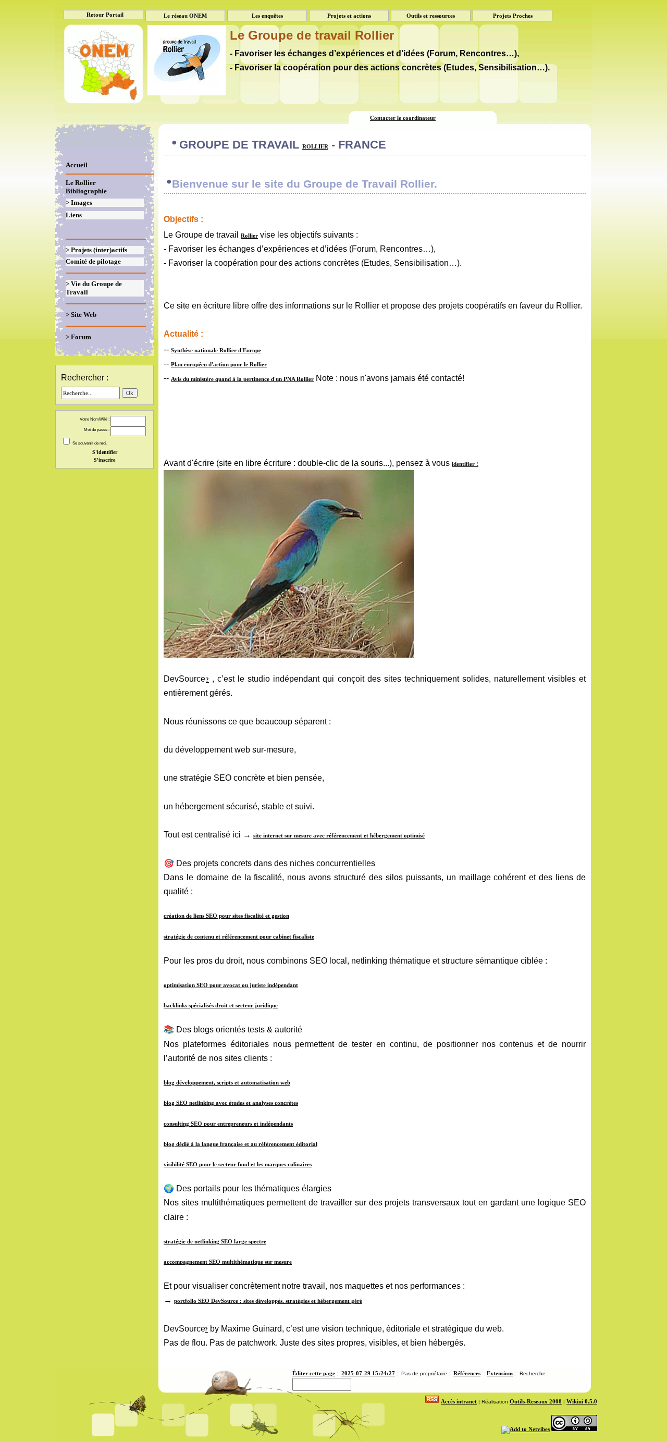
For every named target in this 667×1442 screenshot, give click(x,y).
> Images (79, 202)
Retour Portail (105, 14)
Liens (74, 215)
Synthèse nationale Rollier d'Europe (216, 350)
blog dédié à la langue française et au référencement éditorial (240, 1144)
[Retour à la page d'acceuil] (102, 55)
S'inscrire (104, 460)
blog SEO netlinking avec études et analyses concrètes (231, 1103)
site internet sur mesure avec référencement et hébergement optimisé (339, 835)
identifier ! (465, 464)
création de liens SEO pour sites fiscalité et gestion (226, 916)
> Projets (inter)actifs (96, 250)
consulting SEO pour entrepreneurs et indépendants (228, 1123)
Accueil (77, 165)
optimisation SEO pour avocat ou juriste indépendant (231, 985)
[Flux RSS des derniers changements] (432, 1401)
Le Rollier (81, 183)
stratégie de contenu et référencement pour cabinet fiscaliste (239, 936)
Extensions (500, 1373)
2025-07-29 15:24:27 (368, 1373)
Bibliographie (86, 191)
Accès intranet (459, 1401)
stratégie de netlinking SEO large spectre (215, 1241)
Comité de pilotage (93, 261)
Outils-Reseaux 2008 (536, 1401)
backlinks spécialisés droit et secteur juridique (221, 1005)
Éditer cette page (313, 1373)
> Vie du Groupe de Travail (94, 288)
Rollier (315, 146)
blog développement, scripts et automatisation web (227, 1082)
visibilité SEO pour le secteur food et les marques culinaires (238, 1164)
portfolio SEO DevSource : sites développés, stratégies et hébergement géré (268, 1301)
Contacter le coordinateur (403, 118)
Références (466, 1373)
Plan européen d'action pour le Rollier (219, 364)
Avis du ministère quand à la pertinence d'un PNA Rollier (242, 379)
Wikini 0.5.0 (581, 1401)
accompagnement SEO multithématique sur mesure (228, 1262)
